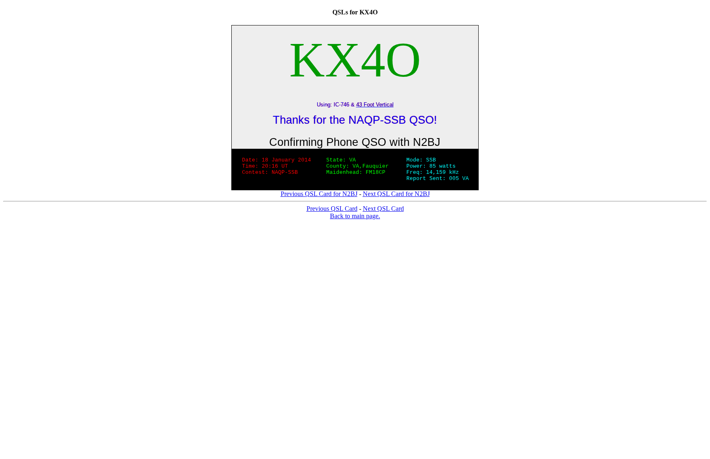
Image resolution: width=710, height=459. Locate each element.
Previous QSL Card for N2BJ (319, 193)
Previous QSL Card (332, 208)
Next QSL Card (383, 208)
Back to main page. (355, 215)
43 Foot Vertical (375, 104)
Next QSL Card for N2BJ (396, 193)
